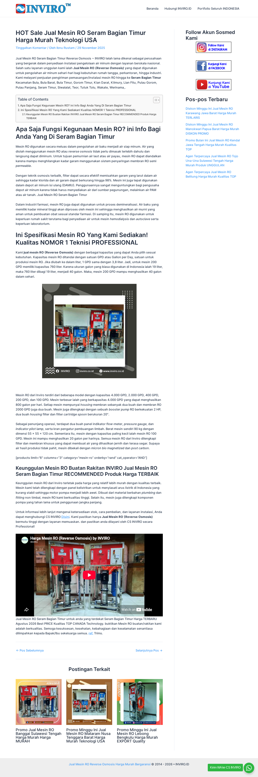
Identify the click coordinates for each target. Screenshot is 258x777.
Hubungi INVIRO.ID (178, 8)
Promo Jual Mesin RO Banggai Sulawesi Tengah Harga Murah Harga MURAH (38, 735)
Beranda (152, 8)
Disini (65, 517)
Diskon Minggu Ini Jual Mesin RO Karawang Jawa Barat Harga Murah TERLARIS (211, 113)
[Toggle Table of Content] (154, 100)
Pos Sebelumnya (30, 650)
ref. (91, 633)
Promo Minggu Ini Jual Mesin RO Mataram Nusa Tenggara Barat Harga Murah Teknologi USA (88, 735)
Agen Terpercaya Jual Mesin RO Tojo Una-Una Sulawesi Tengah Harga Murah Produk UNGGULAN (212, 160)
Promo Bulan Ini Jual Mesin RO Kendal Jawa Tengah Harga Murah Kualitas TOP (213, 144)
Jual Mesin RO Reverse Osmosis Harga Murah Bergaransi (110, 764)
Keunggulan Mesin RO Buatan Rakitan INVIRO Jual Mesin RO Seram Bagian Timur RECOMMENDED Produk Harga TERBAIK (91, 116)
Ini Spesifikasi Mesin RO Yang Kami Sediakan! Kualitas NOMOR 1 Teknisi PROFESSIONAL (78, 110)
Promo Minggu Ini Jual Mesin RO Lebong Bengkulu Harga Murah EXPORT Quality (137, 735)
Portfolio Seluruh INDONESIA (218, 8)
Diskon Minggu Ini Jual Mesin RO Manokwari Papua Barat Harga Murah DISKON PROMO (212, 128)
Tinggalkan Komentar (31, 48)
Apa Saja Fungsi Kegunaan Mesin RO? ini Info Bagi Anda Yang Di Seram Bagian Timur (75, 105)
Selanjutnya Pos (149, 650)
